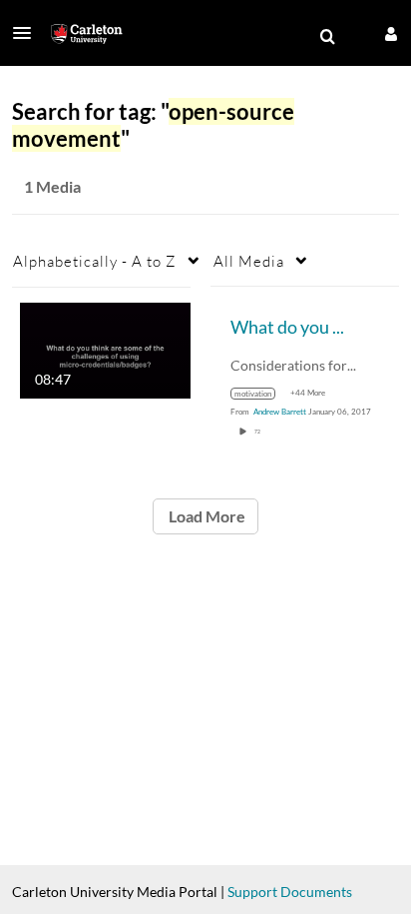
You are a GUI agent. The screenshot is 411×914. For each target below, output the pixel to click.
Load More (205, 515)
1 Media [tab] (52, 186)
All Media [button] (248, 261)
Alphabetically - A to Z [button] (95, 261)
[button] (28, 33)
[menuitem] (327, 37)
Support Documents (289, 891)
